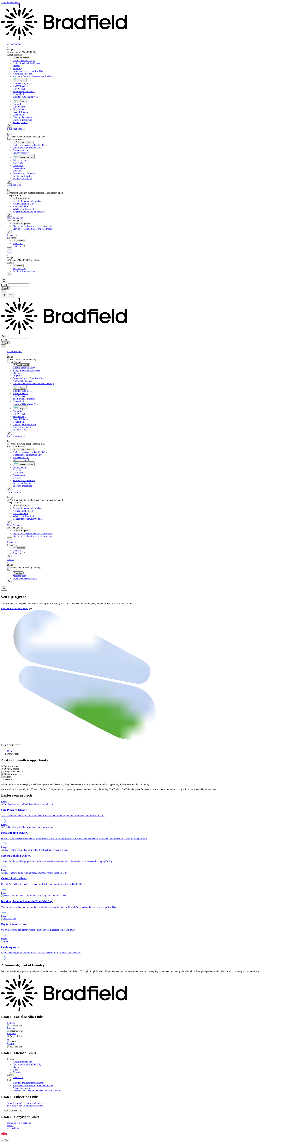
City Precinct (19, 89)
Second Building (20, 112)
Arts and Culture (20, 206)
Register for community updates (27, 201)
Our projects (18, 104)
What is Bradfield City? (24, 60)
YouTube (11, 1044)
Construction (19, 168)
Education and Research (24, 173)
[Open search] (4, 281)
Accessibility (13, 1128)
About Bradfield (14, 44)
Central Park (18, 94)
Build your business (16, 129)
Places (16, 66)
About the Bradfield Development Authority (33, 76)
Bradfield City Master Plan (25, 97)
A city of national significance (26, 63)
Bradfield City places (22, 83)
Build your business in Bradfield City (30, 145)
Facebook (11, 1033)
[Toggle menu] (10, 295)
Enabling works (20, 122)
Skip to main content (10, 2)
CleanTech (18, 165)
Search (4, 285)
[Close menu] (3, 336)
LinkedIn (11, 1023)
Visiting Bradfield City (23, 203)
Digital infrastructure (22, 120)
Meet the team (19, 268)
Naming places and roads (24, 117)
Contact (10, 252)
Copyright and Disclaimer (19, 1123)
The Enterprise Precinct (24, 91)
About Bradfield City (22, 1061)
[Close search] (3, 291)
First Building (19, 109)
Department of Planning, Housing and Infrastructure (37, 1090)
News (15, 1069)
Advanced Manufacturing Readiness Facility (33, 1085)
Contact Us (18, 1077)
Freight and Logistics (22, 176)
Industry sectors (20, 153)
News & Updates (15, 218)
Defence (17, 170)
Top (6, 1140)
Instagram (11, 1028)
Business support (21, 150)
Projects (17, 68)
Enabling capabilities (22, 178)
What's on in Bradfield (23, 209)
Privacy (10, 1125)
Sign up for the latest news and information (33, 226)
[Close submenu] (9, 126)
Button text (18, 243)
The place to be (14, 185)
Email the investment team (25, 271)
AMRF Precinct (20, 86)
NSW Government (21, 1088)
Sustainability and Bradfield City (28, 71)
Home (10, 751)
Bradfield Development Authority (28, 1083)
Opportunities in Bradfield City (27, 147)
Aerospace (18, 163)
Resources (12, 235)
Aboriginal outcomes (22, 73)
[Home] (140, 22)
